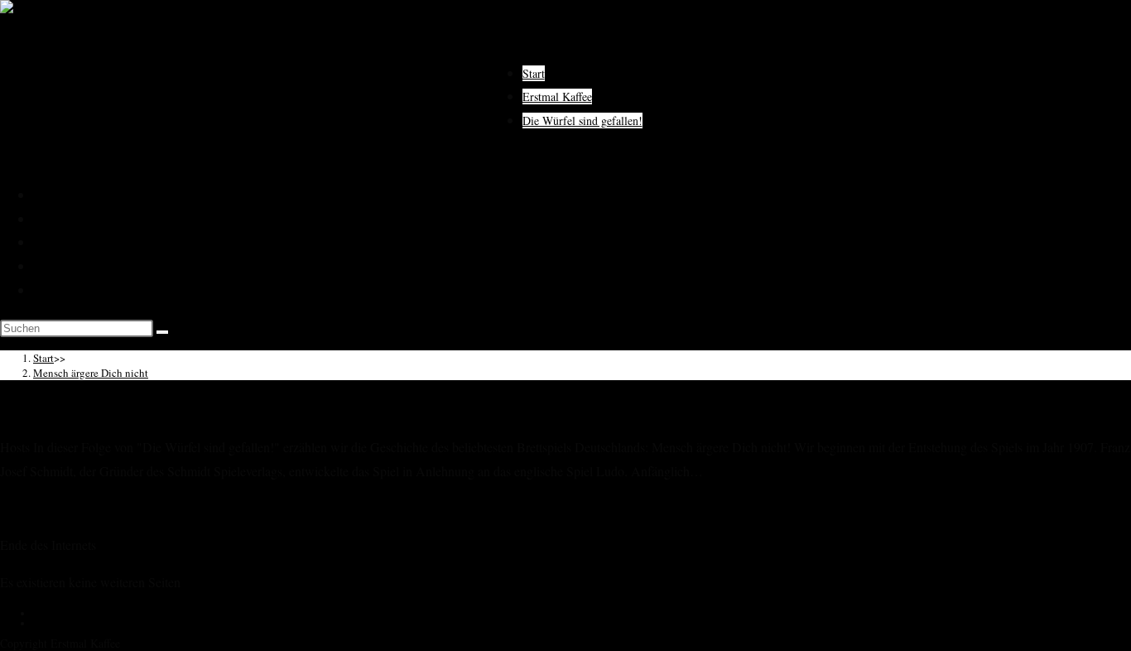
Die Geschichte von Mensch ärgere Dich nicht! (197, 407)
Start (44, 194)
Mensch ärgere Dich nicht (90, 372)
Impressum (61, 290)
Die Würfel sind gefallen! (98, 242)
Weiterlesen (30, 507)
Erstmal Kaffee (71, 218)
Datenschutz (65, 266)
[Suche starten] (162, 332)
